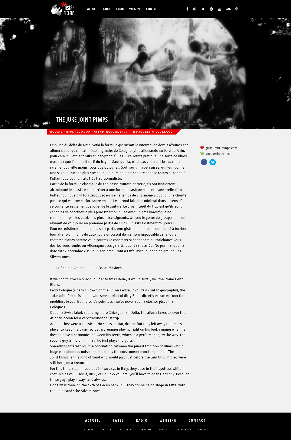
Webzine (135, 9)
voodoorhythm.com (219, 154)
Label (107, 9)
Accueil (92, 9)
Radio (120, 9)
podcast (203, 430)
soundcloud (183, 430)
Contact (152, 9)
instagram (125, 430)
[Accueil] (63, 9)
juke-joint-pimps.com (221, 148)
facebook (88, 430)
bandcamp (145, 430)
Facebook (204, 162)
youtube (164, 430)
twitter (106, 430)
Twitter (212, 162)
